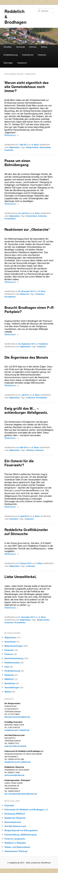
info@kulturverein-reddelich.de (17, 762)
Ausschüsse (10, 641)
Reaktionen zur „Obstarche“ (27, 229)
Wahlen (7, 691)
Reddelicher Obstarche (14, 817)
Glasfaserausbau (12, 662)
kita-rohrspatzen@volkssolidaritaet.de (20, 793)
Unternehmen (27, 54)
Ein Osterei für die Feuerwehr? (19, 462)
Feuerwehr (13, 518)
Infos (6, 666)
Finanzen (8, 654)
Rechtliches (9, 683)
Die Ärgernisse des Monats (26, 357)
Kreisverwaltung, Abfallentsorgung (20, 834)
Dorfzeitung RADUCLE (14, 813)
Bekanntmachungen (13, 645)
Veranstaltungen (11, 687)
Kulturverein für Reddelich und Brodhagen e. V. (26, 809)
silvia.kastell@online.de (14, 775)
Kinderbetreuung (11, 54)
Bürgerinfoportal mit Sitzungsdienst (21, 830)
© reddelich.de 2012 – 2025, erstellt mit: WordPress (29, 862)
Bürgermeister (32, 147)
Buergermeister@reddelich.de (17, 717)
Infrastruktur (31, 216)
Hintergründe (45, 147)
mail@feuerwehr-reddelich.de (16, 730)
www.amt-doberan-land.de (15, 746)
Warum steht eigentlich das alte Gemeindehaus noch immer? (26, 86)
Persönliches (10, 218)
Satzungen (8, 62)
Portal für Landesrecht (14, 838)
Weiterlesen (11, 135)
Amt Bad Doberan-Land (15, 826)
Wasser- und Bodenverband (17, 847)
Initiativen (42, 54)
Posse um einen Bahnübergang (17, 162)
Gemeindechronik (12, 822)
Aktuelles (8, 46)
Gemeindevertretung (13, 658)
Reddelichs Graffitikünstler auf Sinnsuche (26, 531)
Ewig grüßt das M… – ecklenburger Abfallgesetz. (26, 410)
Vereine (44, 46)
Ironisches (8, 150)
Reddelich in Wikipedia (15, 842)
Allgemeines (14, 147)
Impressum (22, 62)
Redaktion (43, 343)
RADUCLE (9, 679)
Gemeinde (20, 46)
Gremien (32, 46)
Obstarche (24, 294)
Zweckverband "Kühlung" (16, 851)
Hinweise (30, 450)
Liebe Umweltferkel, (20, 576)
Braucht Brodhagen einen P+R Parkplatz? (29, 309)
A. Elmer (35, 144)
